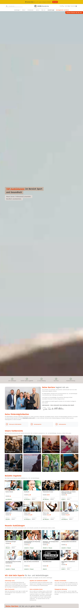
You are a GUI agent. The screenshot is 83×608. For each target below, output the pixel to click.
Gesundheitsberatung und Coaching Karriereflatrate (13, 562)
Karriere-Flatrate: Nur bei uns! (74, 12)
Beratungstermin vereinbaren (62, 10)
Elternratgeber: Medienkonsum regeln (68, 562)
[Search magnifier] (7, 6)
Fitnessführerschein (47, 561)
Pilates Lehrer (46, 513)
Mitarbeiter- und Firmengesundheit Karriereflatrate (50, 542)
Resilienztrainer (65, 513)
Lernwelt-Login (51, 10)
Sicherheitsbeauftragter (11, 541)
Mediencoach (8, 513)
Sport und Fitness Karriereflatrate (31, 561)
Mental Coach (27, 513)
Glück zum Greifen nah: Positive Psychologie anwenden (68, 492)
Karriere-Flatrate (9, 491)
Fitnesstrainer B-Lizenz (48, 491)
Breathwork (26, 491)
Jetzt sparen (55, 2)
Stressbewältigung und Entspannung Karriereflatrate (32, 542)
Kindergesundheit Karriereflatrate (68, 541)
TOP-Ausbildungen (15, 188)
